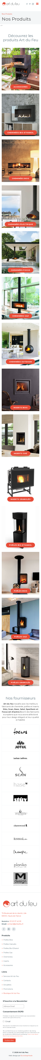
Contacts (7, 980)
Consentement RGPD (13, 1012)
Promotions (8, 989)
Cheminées (8, 957)
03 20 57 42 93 (15, 921)
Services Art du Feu (11, 976)
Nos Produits (7, 14)
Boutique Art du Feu (11, 993)
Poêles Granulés (9, 944)
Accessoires (8, 965)
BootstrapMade (26, 1055)
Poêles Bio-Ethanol (11, 948)
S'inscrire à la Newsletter (15, 1001)
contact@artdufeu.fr (15, 924)
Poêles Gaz (7, 952)
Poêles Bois (8, 940)
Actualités (7, 985)
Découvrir (20, 89)
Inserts (6, 961)
